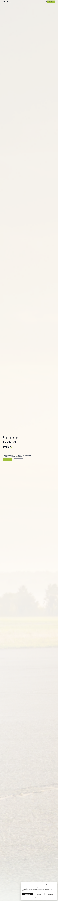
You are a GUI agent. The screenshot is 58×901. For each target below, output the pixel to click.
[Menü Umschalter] (46, 1)
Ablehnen (39, 894)
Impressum (42, 897)
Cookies (35, 897)
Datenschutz (38, 897)
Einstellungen (50, 894)
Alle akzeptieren (27, 894)
